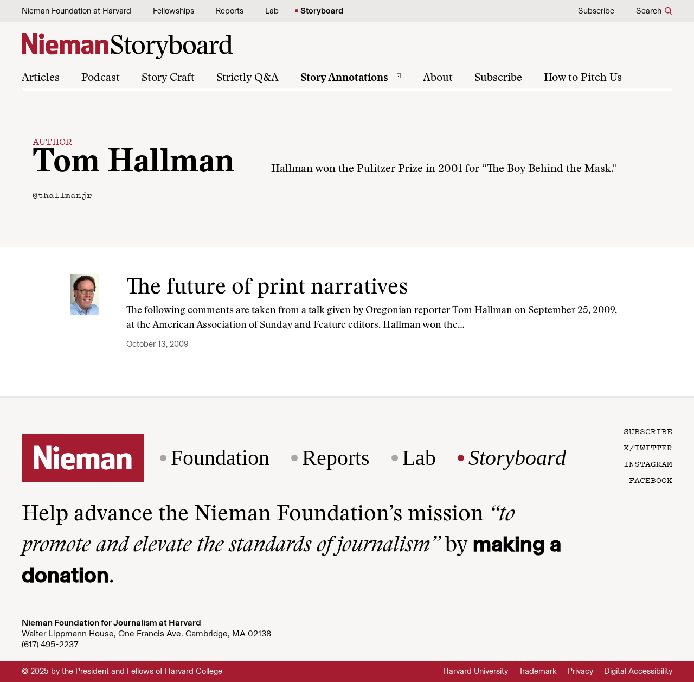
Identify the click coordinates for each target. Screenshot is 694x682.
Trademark (538, 671)
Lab (272, 11)
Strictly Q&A (247, 78)
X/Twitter (648, 447)
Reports (229, 11)
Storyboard (321, 11)
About (438, 78)
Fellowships (173, 11)
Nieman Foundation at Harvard (76, 11)
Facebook (650, 480)
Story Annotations (344, 78)
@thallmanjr (62, 195)
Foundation (220, 458)
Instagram (648, 463)
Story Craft (168, 78)
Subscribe (596, 11)
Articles (41, 78)
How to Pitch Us (583, 78)
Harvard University (475, 671)
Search (648, 11)
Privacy (580, 671)
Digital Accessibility (638, 671)
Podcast (100, 78)
